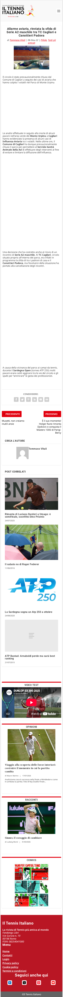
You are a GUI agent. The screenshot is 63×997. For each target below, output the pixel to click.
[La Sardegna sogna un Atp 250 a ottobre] (31, 590)
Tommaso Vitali (17, 40)
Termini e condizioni (14, 971)
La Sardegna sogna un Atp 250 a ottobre (28, 612)
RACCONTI (31, 799)
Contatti (7, 955)
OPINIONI (31, 726)
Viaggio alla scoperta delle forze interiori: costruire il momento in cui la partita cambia (30, 768)
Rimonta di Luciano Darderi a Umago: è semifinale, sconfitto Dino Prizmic (28, 515)
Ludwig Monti (12, 842)
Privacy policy (10, 963)
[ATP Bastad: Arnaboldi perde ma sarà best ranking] (31, 635)
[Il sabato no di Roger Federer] (31, 542)
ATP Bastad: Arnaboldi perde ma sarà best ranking (30, 657)
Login (5, 959)
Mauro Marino (13, 775)
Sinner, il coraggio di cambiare (23, 837)
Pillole (44, 40)
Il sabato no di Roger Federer (22, 564)
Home (5, 951)
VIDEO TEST (31, 685)
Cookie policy (10, 967)
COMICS (31, 860)
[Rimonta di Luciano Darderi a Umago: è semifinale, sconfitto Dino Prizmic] (31, 494)
